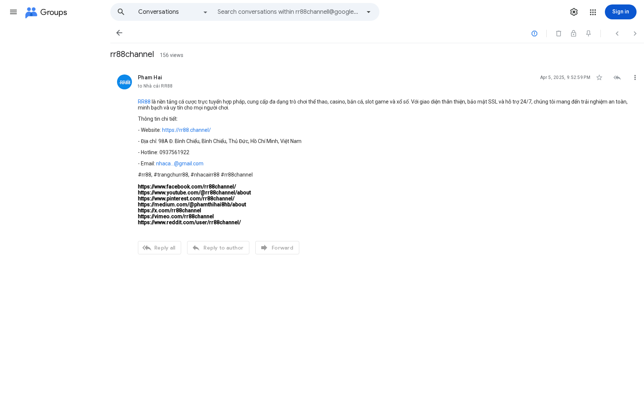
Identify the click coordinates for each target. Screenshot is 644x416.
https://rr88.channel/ (186, 130)
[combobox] (289, 11)
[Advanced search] (368, 11)
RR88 (144, 102)
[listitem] (377, 163)
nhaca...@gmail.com (179, 163)
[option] (173, 11)
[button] (13, 12)
